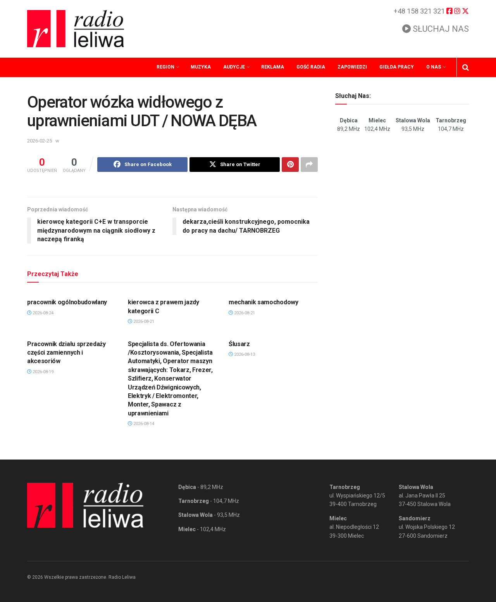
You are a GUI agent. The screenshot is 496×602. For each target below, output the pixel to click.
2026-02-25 (39, 141)
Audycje (234, 67)
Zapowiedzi (352, 67)
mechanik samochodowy (263, 302)
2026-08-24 (42, 313)
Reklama (272, 67)
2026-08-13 (244, 354)
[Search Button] (465, 67)
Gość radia (310, 67)
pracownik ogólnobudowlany (67, 302)
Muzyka (201, 67)
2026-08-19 (42, 371)
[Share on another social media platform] (309, 164)
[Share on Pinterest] (290, 164)
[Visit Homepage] (75, 28)
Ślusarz (239, 344)
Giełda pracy (396, 67)
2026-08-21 (143, 321)
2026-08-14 (143, 423)
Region (165, 67)
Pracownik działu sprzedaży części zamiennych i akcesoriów (66, 352)
